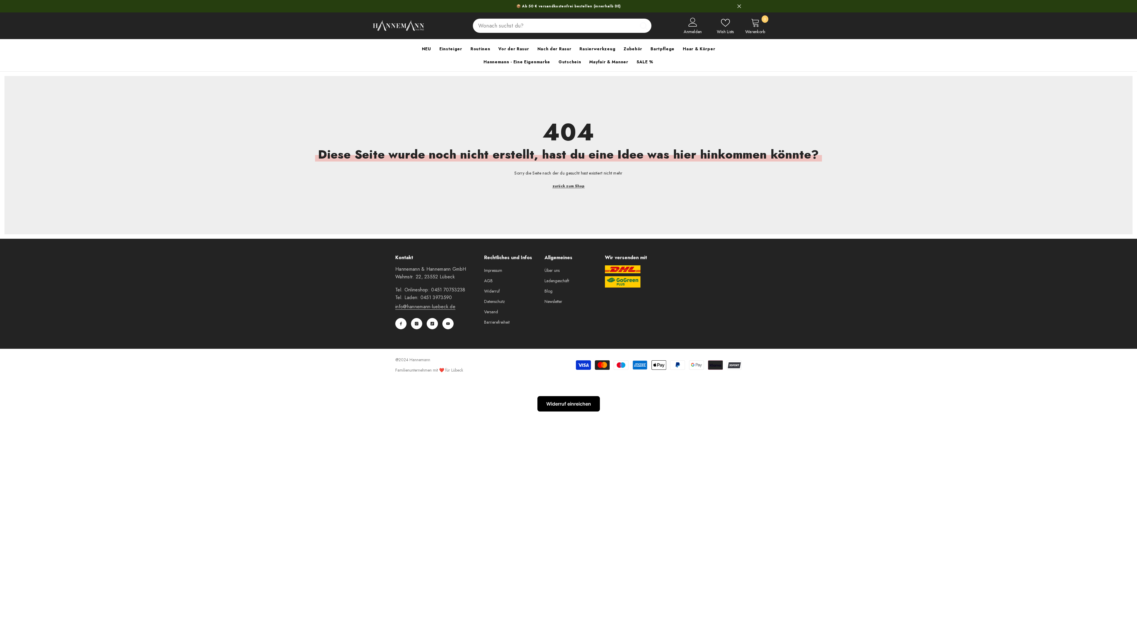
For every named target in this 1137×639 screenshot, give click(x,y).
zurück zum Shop (569, 186)
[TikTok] (432, 323)
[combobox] (554, 26)
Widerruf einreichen (568, 404)
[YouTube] (448, 323)
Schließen (739, 6)
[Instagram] (416, 323)
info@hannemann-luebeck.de (425, 306)
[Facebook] (401, 323)
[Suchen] (562, 26)
